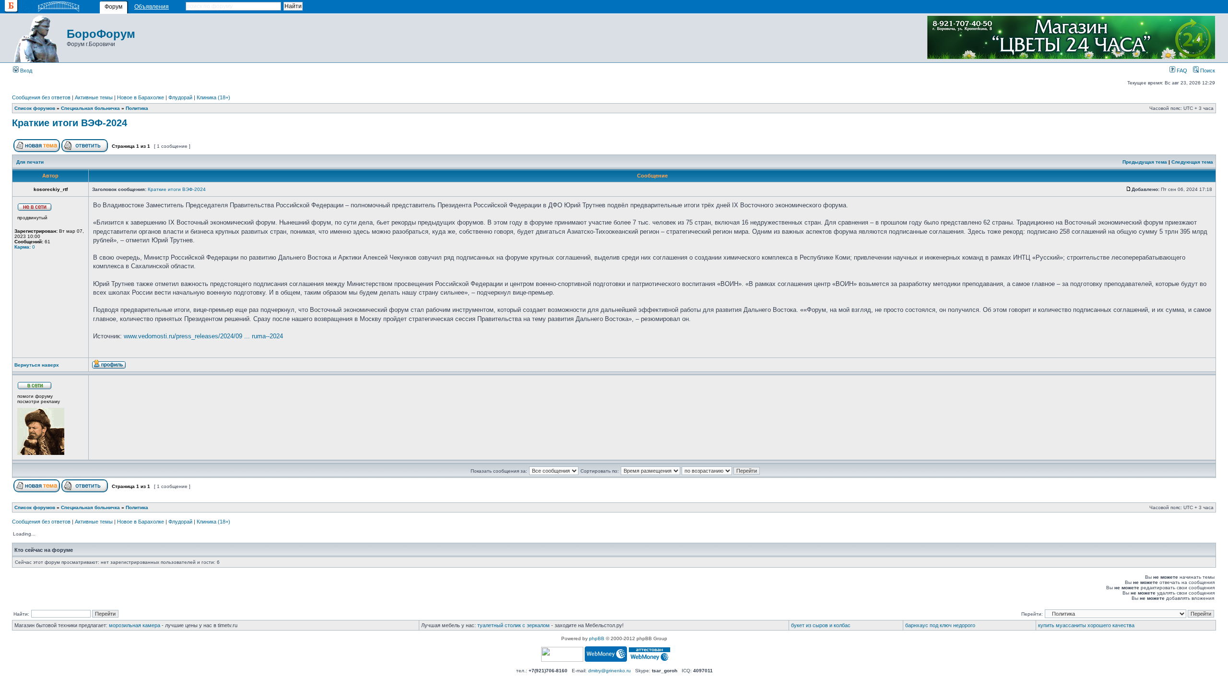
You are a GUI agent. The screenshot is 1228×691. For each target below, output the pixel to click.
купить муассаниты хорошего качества (1086, 625)
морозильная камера (134, 625)
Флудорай (180, 97)
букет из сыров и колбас (820, 625)
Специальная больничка (90, 108)
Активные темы (94, 97)
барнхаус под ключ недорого (940, 625)
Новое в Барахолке (140, 97)
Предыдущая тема (1144, 162)
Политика (137, 108)
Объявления (151, 6)
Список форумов (34, 108)
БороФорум (101, 33)
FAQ (1181, 70)
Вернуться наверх (36, 365)
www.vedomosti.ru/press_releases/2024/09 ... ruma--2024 (203, 336)
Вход (25, 70)
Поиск (1207, 70)
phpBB (596, 638)
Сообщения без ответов (41, 97)
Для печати (30, 162)
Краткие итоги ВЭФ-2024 (69, 123)
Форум (113, 6)
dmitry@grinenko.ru (609, 670)
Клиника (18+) (213, 97)
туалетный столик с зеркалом (513, 625)
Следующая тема (1192, 162)
